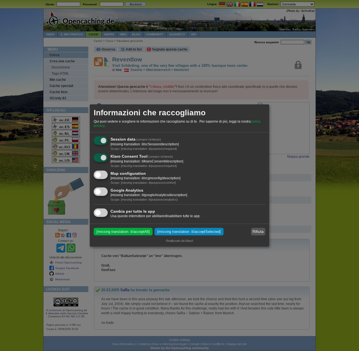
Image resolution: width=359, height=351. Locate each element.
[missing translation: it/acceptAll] (123, 232)
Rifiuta (258, 232)
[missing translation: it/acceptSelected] (189, 232)
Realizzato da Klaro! (179, 240)
